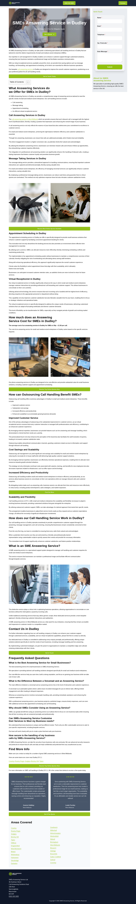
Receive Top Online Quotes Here (49, 389)
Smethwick (53, 827)
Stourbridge (15, 860)
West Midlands (55, 845)
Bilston (13, 851)
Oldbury (13, 843)
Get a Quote (48, 34)
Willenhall (53, 830)
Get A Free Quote (49, 814)
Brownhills (53, 854)
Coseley (11, 761)
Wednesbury (15, 854)
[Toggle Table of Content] (27, 82)
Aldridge (53, 851)
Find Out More (49, 492)
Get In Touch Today (49, 76)
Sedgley (27, 761)
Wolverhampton (55, 833)
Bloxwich (53, 848)
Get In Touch (49, 653)
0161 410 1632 (69, 3)
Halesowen (15, 857)
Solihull (52, 860)
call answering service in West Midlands (25, 119)
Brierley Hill (35, 761)
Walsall (52, 839)
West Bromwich (16, 849)
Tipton (41, 761)
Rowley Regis (19, 761)
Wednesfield (54, 836)
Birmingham (54, 842)
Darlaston (14, 863)
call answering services (25, 69)
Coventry (53, 863)
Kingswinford (15, 846)
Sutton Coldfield (55, 857)
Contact (122, 3)
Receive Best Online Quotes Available (49, 228)
